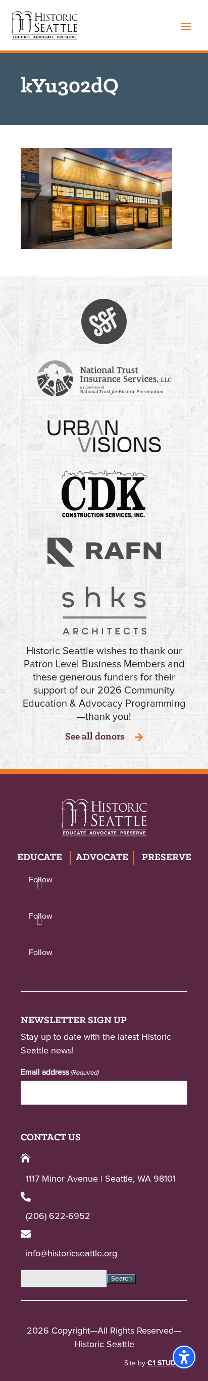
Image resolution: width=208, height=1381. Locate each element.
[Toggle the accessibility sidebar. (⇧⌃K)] (184, 1357)
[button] (186, 26)
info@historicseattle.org (71, 1253)
